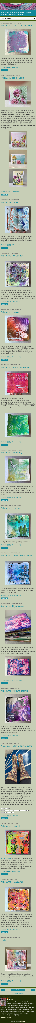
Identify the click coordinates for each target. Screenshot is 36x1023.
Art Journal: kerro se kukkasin (15, 367)
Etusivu (18, 990)
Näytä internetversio (18, 993)
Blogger (22, 1021)
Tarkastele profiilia (5, 1017)
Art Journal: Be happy (11, 452)
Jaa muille (4, 70)
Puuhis (10, 999)
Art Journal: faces (9, 202)
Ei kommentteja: (17, 356)
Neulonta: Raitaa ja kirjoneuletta (16, 746)
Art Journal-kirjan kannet (13, 606)
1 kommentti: (16, 67)
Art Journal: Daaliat (10, 312)
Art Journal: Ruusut (10, 826)
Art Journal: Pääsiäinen (12, 882)
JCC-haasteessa (6, 858)
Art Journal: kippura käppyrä (14, 691)
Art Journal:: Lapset (10, 508)
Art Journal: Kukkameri (12, 255)
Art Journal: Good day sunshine (16, 25)
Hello (3, 940)
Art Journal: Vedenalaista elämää (17, 555)
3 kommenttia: (16, 871)
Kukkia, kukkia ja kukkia (12, 78)
